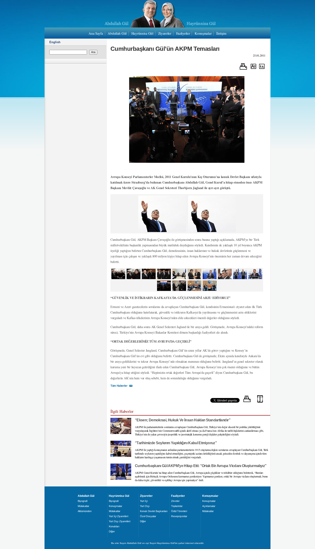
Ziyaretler (164, 33)
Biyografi (82, 501)
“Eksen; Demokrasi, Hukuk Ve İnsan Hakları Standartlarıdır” (182, 420)
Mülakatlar (83, 506)
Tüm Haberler (119, 385)
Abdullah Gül (117, 33)
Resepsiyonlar (179, 516)
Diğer (112, 531)
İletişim (221, 33)
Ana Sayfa (96, 33)
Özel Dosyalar (148, 516)
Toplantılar (177, 506)
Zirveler (175, 501)
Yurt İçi (144, 501)
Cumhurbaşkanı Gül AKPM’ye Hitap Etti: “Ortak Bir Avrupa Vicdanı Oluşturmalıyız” (200, 466)
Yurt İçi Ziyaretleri (118, 516)
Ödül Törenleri (179, 511)
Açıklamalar (208, 506)
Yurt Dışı (145, 506)
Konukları (114, 526)
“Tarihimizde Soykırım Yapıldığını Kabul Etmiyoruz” (176, 443)
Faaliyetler (183, 33)
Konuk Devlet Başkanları (154, 511)
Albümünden (85, 511)
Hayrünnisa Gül (142, 33)
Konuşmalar (203, 33)
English (54, 42)
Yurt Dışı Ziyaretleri (119, 521)
